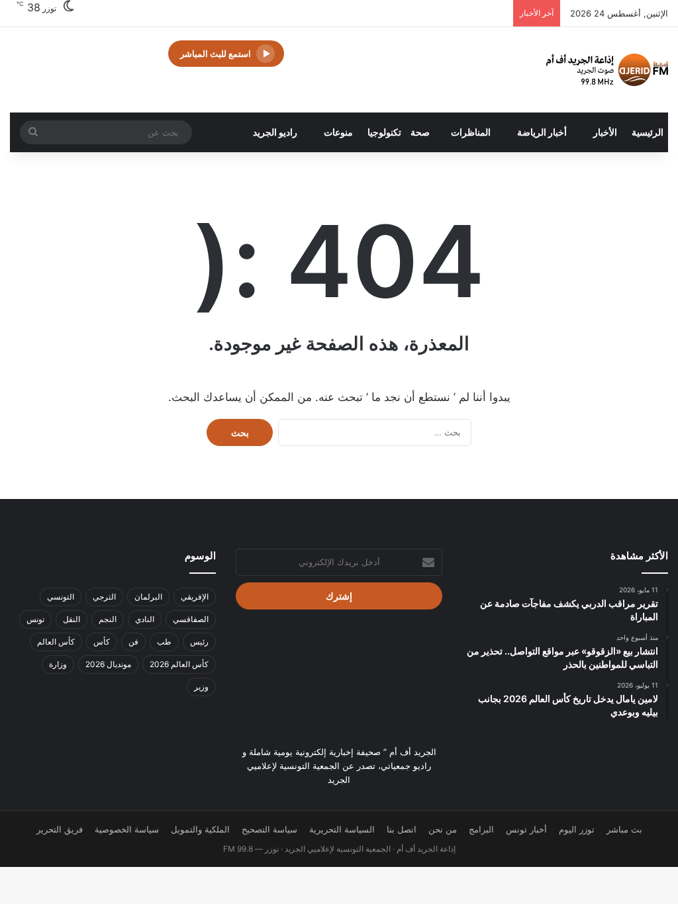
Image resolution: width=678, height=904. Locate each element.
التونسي (60, 597)
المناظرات (471, 132)
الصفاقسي (191, 619)
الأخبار (605, 132)
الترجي (104, 597)
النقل (71, 619)
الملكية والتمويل (200, 829)
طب (164, 642)
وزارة (58, 664)
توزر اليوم (577, 829)
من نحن (442, 829)
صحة (420, 132)
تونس (35, 619)
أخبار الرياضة (542, 132)
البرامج (481, 829)
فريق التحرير (59, 829)
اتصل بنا (401, 829)
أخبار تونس (526, 829)
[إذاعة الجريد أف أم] (607, 70)
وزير (201, 687)
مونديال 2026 (108, 664)
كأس (101, 642)
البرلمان (148, 597)
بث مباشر (624, 829)
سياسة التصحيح (269, 829)
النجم (108, 619)
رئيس (199, 642)
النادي (144, 619)
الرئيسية (647, 132)
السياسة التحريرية (342, 829)
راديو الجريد (275, 132)
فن (133, 642)
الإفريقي (195, 597)
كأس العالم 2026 (179, 664)
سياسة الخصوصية (127, 829)
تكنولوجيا (384, 132)
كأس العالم (56, 642)
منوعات (338, 132)
